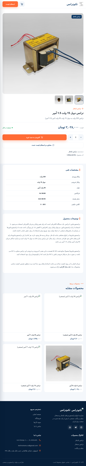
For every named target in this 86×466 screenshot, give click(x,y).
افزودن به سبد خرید (33, 137)
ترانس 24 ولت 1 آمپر (33, 335)
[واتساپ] (70, 427)
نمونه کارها (37, 422)
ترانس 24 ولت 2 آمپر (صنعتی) (72, 335)
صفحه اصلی (37, 414)
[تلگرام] (75, 427)
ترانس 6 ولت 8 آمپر (75, 386)
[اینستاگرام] (81, 427)
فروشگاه (38, 418)
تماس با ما (37, 426)
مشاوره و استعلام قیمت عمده (41, 145)
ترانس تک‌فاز (79, 440)
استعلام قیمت (10, 4)
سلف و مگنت (79, 448)
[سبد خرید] (21, 4)
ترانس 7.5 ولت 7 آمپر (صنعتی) (30, 386)
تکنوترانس (72, 4)
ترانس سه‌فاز (79, 444)
